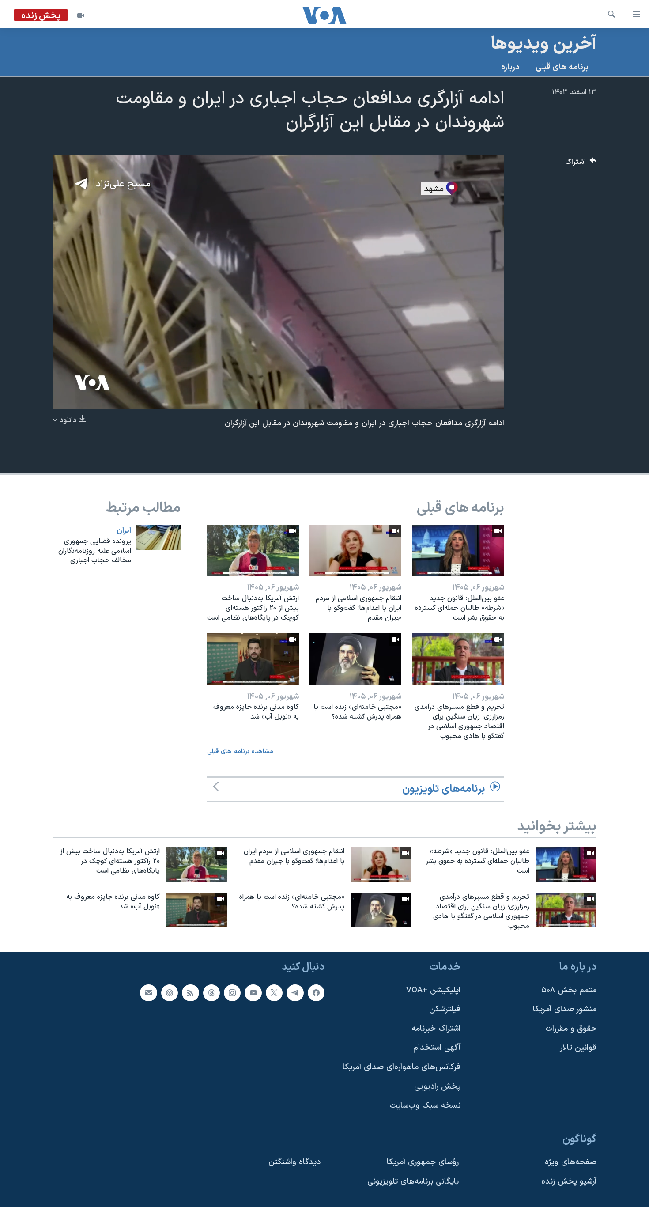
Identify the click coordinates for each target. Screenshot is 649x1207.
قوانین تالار (578, 1048)
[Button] (581, 164)
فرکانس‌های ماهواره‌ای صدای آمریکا (401, 1067)
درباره (510, 67)
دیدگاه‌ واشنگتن (294, 1162)
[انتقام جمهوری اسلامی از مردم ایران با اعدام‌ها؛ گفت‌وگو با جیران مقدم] (355, 550)
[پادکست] (169, 992)
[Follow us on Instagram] (232, 992)
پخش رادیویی (437, 1086)
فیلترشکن (444, 1009)
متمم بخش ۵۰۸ (568, 990)
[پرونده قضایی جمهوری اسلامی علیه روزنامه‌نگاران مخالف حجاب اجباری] (158, 537)
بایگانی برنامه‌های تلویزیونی (413, 1182)
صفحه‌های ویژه (570, 1162)
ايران (124, 531)
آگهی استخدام (436, 1048)
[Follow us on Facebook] (316, 992)
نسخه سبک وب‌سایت (424, 1106)
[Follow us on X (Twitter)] (274, 992)
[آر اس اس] (190, 992)
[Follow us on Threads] (211, 992)
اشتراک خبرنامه (435, 1028)
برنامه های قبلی (562, 67)
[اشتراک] (148, 992)
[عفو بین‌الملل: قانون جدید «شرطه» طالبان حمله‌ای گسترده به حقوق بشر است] (458, 550)
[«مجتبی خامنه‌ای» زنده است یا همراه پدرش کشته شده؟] (355, 659)
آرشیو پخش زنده (568, 1182)
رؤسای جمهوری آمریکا (423, 1162)
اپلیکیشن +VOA (433, 990)
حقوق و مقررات (570, 1028)
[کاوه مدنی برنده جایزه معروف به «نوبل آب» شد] (253, 659)
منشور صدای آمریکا (564, 1009)
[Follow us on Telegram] (295, 992)
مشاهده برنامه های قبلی (240, 751)
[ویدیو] (81, 15)
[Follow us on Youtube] (253, 992)
